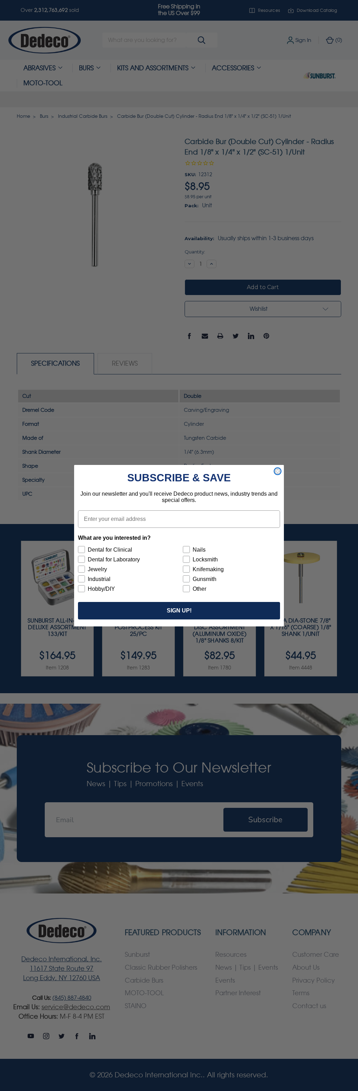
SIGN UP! (179, 610)
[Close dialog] (277, 471)
